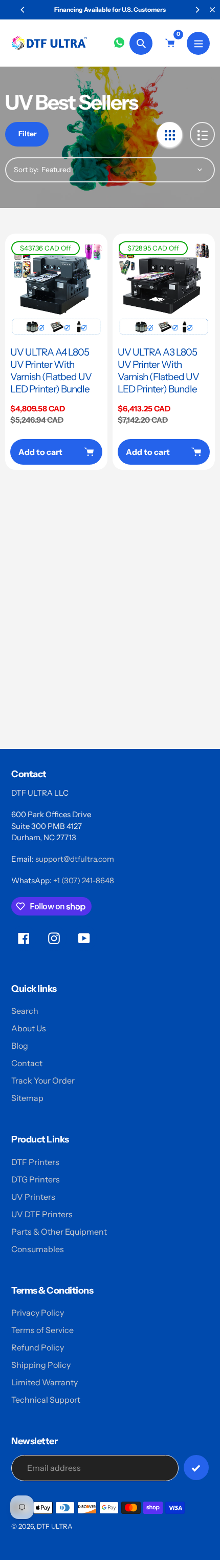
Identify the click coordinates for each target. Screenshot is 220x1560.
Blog (19, 1046)
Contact (26, 1063)
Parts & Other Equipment (59, 1231)
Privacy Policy (37, 1312)
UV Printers (33, 1197)
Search (24, 1011)
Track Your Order (43, 1080)
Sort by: (26, 169)
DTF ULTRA (54, 1526)
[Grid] (169, 134)
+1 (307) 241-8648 (83, 880)
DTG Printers (35, 1179)
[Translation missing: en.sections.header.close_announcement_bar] (212, 10)
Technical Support (45, 1400)
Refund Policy (37, 1347)
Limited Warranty (44, 1382)
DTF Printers (35, 1162)
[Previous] (23, 10)
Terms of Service (42, 1330)
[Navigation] (198, 43)
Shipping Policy (41, 1365)
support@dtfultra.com (74, 859)
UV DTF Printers (42, 1214)
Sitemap (27, 1098)
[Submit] (196, 1467)
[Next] (197, 10)
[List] (202, 134)
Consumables (37, 1249)
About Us (28, 1028)
